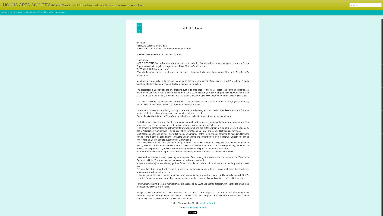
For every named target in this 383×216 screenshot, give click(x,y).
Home (19, 12)
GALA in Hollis (192, 28)
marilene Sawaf (207, 202)
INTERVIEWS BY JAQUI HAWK (38, 12)
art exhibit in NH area (196, 207)
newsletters (60, 12)
